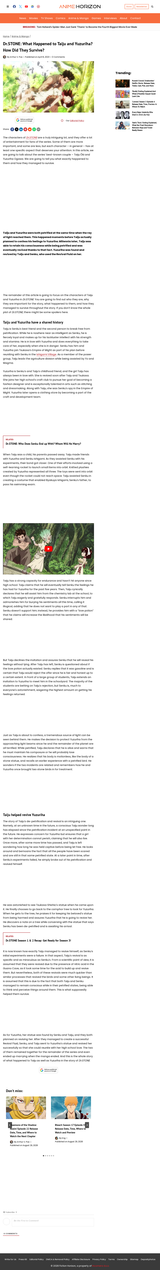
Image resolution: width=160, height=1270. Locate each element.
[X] (16, 129)
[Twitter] (20, 7)
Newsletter (141, 6)
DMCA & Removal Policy (58, 1259)
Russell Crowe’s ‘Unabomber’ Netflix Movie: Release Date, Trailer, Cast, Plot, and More (143, 83)
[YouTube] (26, 7)
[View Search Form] (152, 6)
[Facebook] (14, 7)
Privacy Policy (99, 1259)
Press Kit (23, 1259)
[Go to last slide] (10, 1125)
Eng (64, 1138)
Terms (111, 1259)
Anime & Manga (78, 18)
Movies (33, 18)
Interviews (110, 18)
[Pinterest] (38, 7)
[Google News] (32, 7)
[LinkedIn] (21, 129)
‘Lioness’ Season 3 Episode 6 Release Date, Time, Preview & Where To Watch (144, 104)
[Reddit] (30, 129)
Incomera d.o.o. (100, 1265)
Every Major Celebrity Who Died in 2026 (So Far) (142, 113)
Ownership (122, 1259)
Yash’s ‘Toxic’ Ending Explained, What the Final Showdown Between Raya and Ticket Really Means (144, 126)
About (123, 18)
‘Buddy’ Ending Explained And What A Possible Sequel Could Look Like (144, 93)
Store (129, 6)
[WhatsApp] (34, 129)
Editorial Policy (77, 120)
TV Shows (47, 18)
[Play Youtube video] (48, 549)
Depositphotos (148, 1259)
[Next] (87, 1125)
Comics (60, 18)
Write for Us (10, 1259)
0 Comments (58, 57)
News (22, 18)
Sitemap (134, 1259)
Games (96, 18)
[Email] (38, 129)
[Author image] (4, 57)
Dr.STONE (31, 137)
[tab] (43, 1155)
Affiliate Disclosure (81, 1259)
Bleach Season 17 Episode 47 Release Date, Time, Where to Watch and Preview (70, 1128)
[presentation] (26, 1107)
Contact (135, 18)
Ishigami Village (46, 354)
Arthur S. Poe (16, 57)
